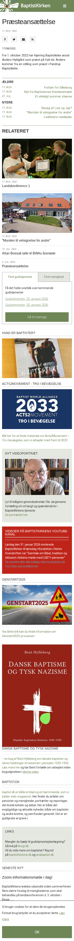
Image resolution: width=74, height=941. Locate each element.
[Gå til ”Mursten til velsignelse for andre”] (37, 213)
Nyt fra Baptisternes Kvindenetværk (48, 92)
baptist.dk (11, 782)
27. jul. (7, 96)
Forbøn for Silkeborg (58, 87)
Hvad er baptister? (18, 333)
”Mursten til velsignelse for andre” (49, 112)
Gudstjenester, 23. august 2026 (26, 299)
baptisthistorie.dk (20, 854)
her (18, 767)
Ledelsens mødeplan (58, 117)
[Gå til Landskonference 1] (37, 158)
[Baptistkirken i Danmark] (25, 6)
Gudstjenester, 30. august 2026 (26, 305)
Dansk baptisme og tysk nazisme (30, 748)
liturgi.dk (23, 846)
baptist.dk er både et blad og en (22, 792)
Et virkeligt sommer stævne (53, 96)
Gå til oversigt (37, 317)
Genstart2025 (13, 579)
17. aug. (7, 87)
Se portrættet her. (16, 515)
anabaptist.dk (45, 854)
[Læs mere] (32, 39)
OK (37, 932)
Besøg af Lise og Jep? (57, 108)
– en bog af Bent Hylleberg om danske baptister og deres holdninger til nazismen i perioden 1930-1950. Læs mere (35, 763)
